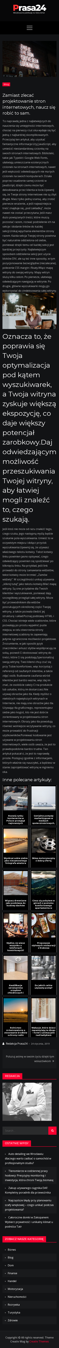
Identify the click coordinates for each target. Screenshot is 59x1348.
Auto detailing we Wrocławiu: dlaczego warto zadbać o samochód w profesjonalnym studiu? (28, 1158)
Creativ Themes (39, 1341)
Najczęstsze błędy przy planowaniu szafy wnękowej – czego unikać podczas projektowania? (29, 1205)
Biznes (12, 1249)
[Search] (52, 1131)
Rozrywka (14, 1304)
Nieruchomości (17, 1297)
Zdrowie (13, 1320)
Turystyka (14, 1312)
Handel (12, 1281)
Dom (11, 1265)
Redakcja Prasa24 (16, 1043)
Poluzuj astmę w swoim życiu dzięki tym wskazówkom (30, 1059)
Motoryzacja (15, 1289)
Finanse (12, 1273)
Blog (6, 84)
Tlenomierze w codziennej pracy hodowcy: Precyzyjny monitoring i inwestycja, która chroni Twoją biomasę (29, 1175)
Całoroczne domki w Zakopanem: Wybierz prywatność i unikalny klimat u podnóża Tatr (29, 1222)
